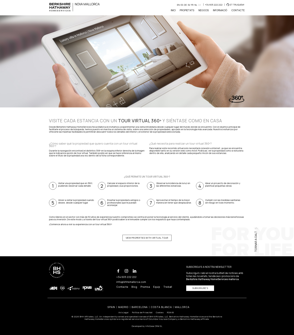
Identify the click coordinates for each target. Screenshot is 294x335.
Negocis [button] (203, 10)
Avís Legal (124, 312)
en (178, 4)
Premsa (145, 287)
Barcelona (140, 307)
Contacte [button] (238, 10)
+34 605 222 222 (213, 4)
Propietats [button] (187, 10)
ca (199, 4)
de (185, 4)
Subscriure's (200, 288)
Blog (134, 287)
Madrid (123, 307)
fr (192, 4)
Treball (167, 287)
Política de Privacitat (142, 312)
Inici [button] (173, 10)
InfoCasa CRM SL (153, 326)
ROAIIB (170, 312)
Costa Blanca (161, 307)
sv (189, 4)
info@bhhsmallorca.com (131, 282)
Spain (111, 307)
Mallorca (182, 307)
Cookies (159, 312)
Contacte (122, 287)
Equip (156, 287)
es (182, 4)
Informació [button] (220, 10)
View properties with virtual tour (147, 237)
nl (195, 4)
